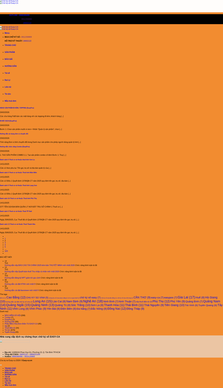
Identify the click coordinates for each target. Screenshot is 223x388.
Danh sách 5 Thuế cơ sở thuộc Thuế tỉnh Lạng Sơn (18, 185)
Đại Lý (7, 80)
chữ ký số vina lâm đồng (109, 298)
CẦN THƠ (142, 297)
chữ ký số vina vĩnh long (125, 298)
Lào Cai (59, 301)
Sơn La (97, 305)
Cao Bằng (16, 297)
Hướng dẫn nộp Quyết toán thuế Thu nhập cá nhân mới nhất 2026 (32, 272)
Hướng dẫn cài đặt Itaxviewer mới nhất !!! (22, 290)
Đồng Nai (116, 308)
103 (6, 251)
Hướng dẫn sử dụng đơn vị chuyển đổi (14, 134)
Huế (200, 297)
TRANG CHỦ (10, 45)
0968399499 (17, 356)
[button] (7, 33)
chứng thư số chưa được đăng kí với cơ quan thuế (64, 298)
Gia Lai (186, 297)
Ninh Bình (110, 301)
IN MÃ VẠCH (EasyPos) (8, 121)
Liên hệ (8, 87)
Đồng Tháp (135, 308)
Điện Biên (68, 308)
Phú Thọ (161, 301)
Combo (8, 317)
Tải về (7, 73)
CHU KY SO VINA (37, 297)
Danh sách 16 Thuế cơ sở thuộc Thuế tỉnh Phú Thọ (18, 198)
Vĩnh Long (21, 308)
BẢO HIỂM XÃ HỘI (12, 315)
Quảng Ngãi (18, 305)
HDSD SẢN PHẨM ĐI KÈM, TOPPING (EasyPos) (17, 108)
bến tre (3, 298)
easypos (170, 297)
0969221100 (35, 354)
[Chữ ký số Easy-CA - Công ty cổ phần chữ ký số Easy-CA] (9, 2)
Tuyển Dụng (10, 332)
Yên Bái (53, 308)
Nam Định (74, 301)
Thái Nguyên (154, 305)
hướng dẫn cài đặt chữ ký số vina (19, 302)
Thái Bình (134, 305)
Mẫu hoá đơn (10, 101)
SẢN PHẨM (10, 52)
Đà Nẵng (83, 308)
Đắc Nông (99, 308)
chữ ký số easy (90, 297)
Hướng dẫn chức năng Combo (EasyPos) (15, 147)
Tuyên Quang (207, 305)
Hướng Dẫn (10, 322)
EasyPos (8, 320)
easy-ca (157, 297)
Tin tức (8, 94)
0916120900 (29, 356)
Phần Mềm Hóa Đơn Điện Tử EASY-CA (21, 324)
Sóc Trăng (80, 305)
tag (6, 326)
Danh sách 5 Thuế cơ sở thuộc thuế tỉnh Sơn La (17, 160)
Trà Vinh (191, 305)
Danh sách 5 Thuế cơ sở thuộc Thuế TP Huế (16, 211)
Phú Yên (177, 301)
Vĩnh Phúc (37, 308)
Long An (42, 301)
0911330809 (26, 19)
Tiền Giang (174, 305)
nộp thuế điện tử (144, 302)
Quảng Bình (194, 301)
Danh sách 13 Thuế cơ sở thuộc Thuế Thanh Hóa (17, 224)
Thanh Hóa (114, 305)
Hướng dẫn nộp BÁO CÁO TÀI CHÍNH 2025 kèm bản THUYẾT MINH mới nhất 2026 (40, 265)
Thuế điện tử (10, 328)
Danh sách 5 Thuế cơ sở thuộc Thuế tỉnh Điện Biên (18, 172)
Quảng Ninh (42, 305)
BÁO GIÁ (9, 59)
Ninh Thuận (127, 301)
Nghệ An (93, 301)
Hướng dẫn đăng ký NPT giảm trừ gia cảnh (22, 278)
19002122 (27, 23)
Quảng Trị (63, 305)
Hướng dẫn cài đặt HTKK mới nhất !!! (20, 284)
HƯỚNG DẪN (11, 66)
